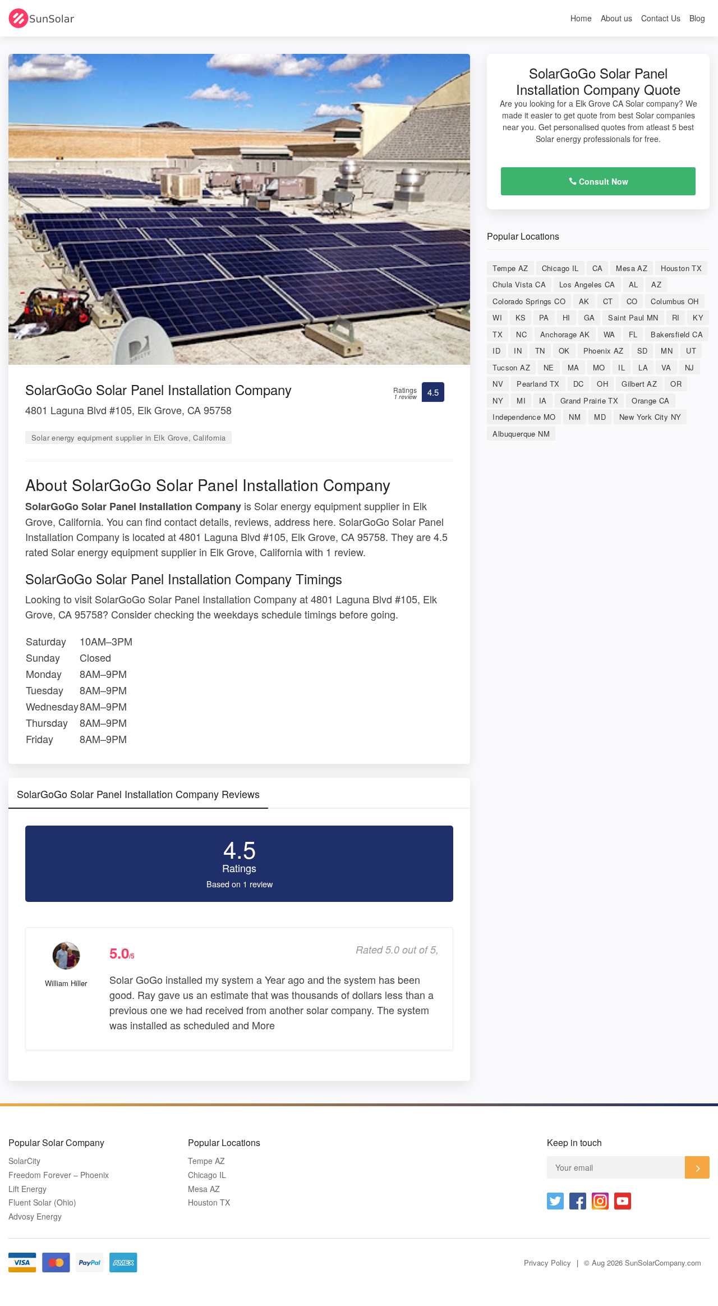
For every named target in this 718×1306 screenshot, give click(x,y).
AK (584, 301)
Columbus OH (674, 301)
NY (498, 400)
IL (621, 367)
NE (549, 367)
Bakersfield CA (677, 334)
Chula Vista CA (519, 284)
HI (566, 317)
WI (497, 317)
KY (698, 317)
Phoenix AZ (603, 350)
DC (578, 383)
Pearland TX (538, 383)
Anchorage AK (565, 334)
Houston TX (681, 268)
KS (521, 317)
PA (544, 317)
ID (496, 350)
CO (632, 301)
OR (676, 383)
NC (521, 334)
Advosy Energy (35, 1216)
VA (666, 367)
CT (608, 301)
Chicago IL (560, 268)
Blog (697, 18)
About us (616, 18)
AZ (656, 284)
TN (540, 350)
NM (575, 416)
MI (521, 400)
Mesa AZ (631, 268)
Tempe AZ (510, 268)
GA (589, 317)
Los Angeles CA (587, 284)
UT (691, 350)
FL (633, 334)
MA (573, 367)
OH (602, 383)
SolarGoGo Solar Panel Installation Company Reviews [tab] (138, 793)
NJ (689, 367)
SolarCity (24, 1161)
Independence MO (524, 416)
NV (498, 383)
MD (600, 416)
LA (643, 367)
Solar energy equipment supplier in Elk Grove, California (128, 437)
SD (642, 350)
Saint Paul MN (633, 317)
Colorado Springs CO (529, 301)
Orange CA (651, 400)
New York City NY (650, 416)
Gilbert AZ (639, 383)
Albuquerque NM (521, 433)
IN (518, 350)
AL (633, 284)
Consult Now (602, 181)
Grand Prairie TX (589, 400)
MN (667, 350)
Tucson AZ (511, 367)
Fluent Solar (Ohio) (42, 1202)
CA (597, 268)
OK (564, 350)
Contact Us (660, 18)
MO (599, 367)
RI (676, 317)
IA (543, 400)
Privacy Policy (547, 1262)
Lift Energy (27, 1189)
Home (581, 18)
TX (498, 334)
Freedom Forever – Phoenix (58, 1175)
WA (609, 334)
